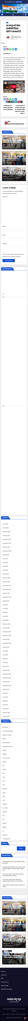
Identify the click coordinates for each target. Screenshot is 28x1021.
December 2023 (7, 631)
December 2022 (7, 674)
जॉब (3, 773)
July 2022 (5, 693)
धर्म (3, 831)
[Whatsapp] (10, 49)
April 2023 (5, 662)
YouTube (5, 835)
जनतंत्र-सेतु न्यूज (14, 7)
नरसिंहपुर (5, 754)
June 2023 (5, 654)
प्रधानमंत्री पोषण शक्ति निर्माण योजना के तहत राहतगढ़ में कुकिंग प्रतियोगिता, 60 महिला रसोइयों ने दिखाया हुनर (14, 868)
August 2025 (6, 554)
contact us (3, 975)
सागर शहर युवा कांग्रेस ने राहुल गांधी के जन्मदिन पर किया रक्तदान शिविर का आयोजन (13, 174)
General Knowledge (8, 731)
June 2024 (5, 608)
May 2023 (5, 658)
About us (3, 971)
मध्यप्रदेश (5, 804)
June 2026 (5, 524)
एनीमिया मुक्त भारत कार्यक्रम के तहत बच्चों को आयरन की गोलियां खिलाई (8, 107)
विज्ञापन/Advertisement (6, 989)
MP (3, 765)
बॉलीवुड (4, 827)
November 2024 (7, 589)
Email (4, 235)
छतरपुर (4, 738)
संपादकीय (5, 811)
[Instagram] (7, 49)
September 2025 (7, 551)
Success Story (6, 758)
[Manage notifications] (25, 1018)
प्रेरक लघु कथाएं (6, 742)
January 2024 (6, 628)
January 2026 (6, 535)
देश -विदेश (5, 788)
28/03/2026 (7, 959)
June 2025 (5, 562)
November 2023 (7, 635)
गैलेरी (4, 796)
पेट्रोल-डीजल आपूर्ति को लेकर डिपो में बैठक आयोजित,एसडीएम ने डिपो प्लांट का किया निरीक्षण (14, 957)
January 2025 (6, 581)
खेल (3, 819)
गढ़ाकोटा (4, 750)
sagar (4, 792)
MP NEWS (5, 727)
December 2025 (7, 539)
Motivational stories (8, 746)
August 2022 (6, 689)
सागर (7, 22)
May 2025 (5, 566)
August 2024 (6, 601)
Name (4, 226)
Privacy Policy (5, 982)
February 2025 (6, 578)
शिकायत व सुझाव (4, 985)
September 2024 (7, 597)
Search (4, 843)
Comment (5, 196)
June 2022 (5, 697)
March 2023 (6, 666)
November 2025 (7, 543)
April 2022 (5, 704)
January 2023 (6, 670)
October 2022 (6, 681)
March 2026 (6, 527)
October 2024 (6, 593)
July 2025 (5, 558)
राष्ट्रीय (4, 769)
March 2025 (6, 574)
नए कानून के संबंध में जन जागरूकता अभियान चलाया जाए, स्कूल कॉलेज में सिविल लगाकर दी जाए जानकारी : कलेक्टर (20, 109)
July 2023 (5, 651)
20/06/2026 (7, 910)
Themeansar (13, 1010)
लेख (3, 815)
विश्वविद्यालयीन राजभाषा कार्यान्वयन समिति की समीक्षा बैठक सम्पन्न (13, 141)
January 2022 (6, 716)
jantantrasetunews (16, 37)
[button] (23, 14)
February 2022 (6, 712)
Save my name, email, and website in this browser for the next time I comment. (13, 255)
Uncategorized (6, 838)
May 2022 (5, 701)
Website (5, 243)
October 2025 (6, 547)
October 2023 (6, 639)
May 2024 (5, 612)
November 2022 (7, 678)
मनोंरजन (4, 761)
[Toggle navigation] (13, 15)
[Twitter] (13, 49)
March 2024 (6, 620)
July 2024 (5, 604)
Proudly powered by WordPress (9, 1008)
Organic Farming (7, 735)
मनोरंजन (4, 823)
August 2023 (6, 647)
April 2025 (5, 570)
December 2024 (7, 585)
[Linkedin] (16, 49)
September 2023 (7, 643)
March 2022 (6, 708)
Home (4, 1014)
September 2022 (7, 685)
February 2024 (6, 624)
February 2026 (6, 531)
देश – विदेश (5, 808)
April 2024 (5, 616)
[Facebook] (4, 49)
